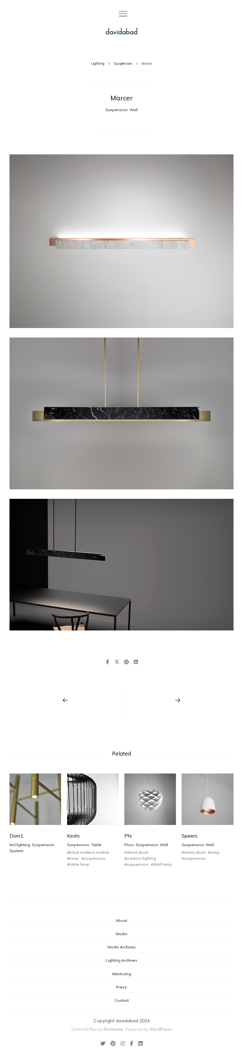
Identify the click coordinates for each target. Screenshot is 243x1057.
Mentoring (121, 973)
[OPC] (65, 701)
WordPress (161, 1029)
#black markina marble (88, 852)
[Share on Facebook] (107, 662)
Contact (122, 1000)
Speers (189, 836)
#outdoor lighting (140, 858)
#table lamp (78, 864)
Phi (128, 836)
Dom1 (16, 836)
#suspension (93, 858)
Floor (129, 844)
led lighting (19, 844)
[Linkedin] (139, 1044)
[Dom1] (178, 701)
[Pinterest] (113, 1044)
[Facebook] (132, 1044)
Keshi (73, 836)
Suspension (123, 63)
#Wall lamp (161, 864)
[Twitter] (104, 1044)
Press (121, 987)
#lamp (73, 858)
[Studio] (121, 31)
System (16, 850)
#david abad (136, 852)
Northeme (113, 1029)
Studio (121, 933)
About (121, 920)
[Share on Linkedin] (136, 662)
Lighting (97, 63)
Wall (133, 109)
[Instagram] (123, 1044)
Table (96, 844)
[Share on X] (117, 662)
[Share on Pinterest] (126, 662)
